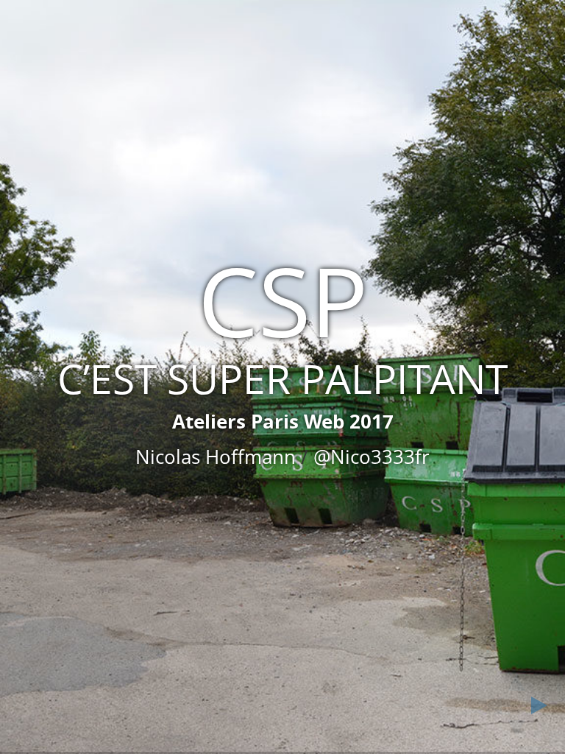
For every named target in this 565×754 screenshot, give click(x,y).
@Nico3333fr (371, 456)
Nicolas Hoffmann (215, 456)
